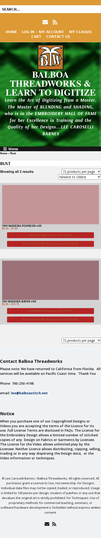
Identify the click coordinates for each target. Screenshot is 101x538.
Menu (13, 149)
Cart (36, 36)
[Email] (47, 524)
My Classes (80, 31)
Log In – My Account (43, 31)
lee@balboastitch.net (29, 393)
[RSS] (55, 22)
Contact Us (58, 36)
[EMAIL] (46, 22)
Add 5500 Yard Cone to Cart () (50, 235)
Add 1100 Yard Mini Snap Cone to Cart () (50, 243)
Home (11, 31)
